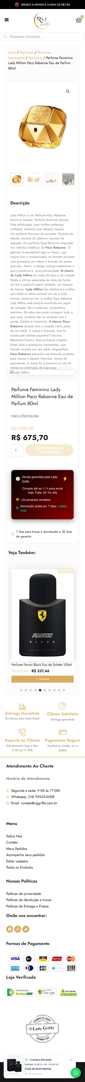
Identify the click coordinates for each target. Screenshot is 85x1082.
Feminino (35, 57)
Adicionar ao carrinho (49, 450)
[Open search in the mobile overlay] (42, 36)
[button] (68, 91)
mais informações (25, 415)
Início (12, 52)
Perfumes (27, 52)
